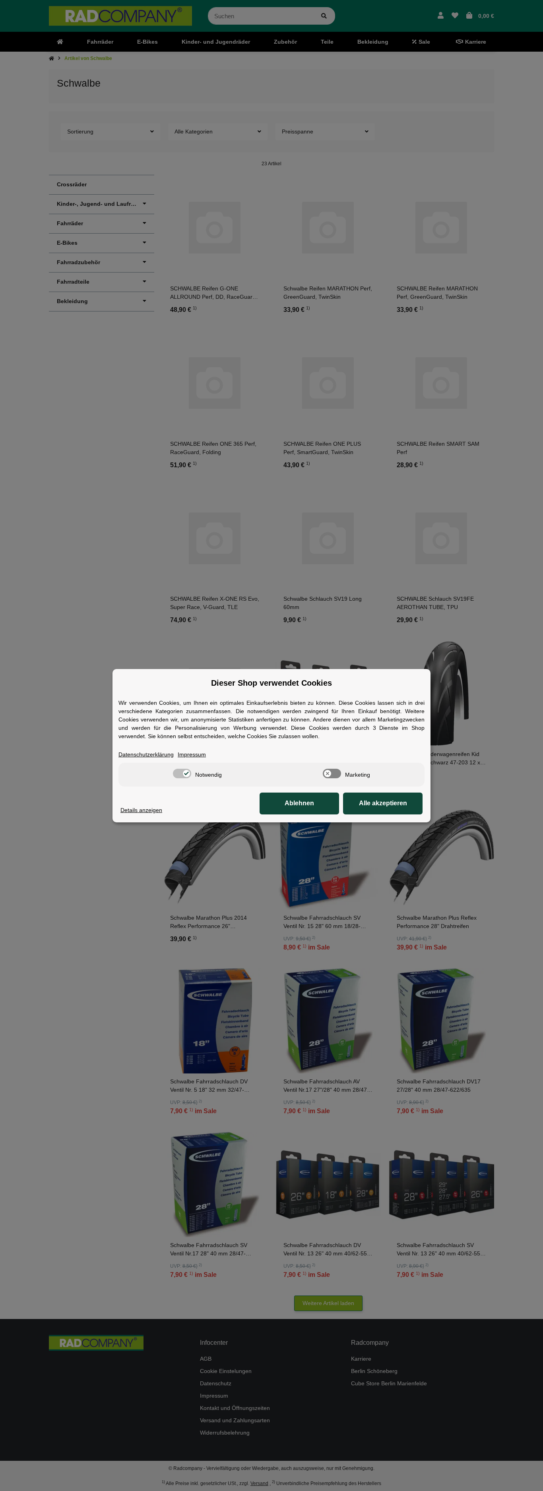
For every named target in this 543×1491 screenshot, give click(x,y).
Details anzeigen (141, 810)
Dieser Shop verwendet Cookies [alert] (271, 683)
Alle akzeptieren (383, 803)
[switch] (182, 773)
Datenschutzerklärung (146, 754)
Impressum (192, 754)
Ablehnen (299, 803)
